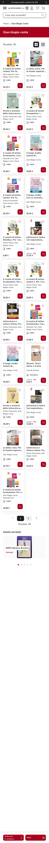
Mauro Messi (31, 116)
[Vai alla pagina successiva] (36, 518)
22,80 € (29, 424)
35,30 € (29, 87)
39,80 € (29, 171)
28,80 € (29, 298)
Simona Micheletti (10, 200)
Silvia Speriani (8, 74)
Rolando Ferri (8, 158)
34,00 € (6, 382)
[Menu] (5, 8)
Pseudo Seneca (32, 370)
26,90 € (6, 340)
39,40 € (6, 424)
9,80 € (6, 255)
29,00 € (29, 253)
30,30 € (6, 129)
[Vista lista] (43, 44)
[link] (27, 8)
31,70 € (6, 466)
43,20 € (29, 129)
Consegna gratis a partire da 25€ (24, 2)
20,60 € (6, 298)
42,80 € (6, 171)
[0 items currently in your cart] (43, 8)
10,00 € (29, 380)
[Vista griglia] (36, 44)
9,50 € (29, 382)
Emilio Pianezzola (10, 116)
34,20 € (29, 466)
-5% (34, 253)
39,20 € (29, 213)
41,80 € (29, 340)
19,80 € (6, 508)
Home (6, 23)
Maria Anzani (8, 203)
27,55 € (29, 255)
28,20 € (6, 87)
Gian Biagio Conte (11, 75)
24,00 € (29, 422)
